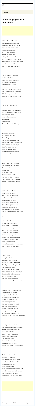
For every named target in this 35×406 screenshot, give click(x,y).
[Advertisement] (17, 31)
